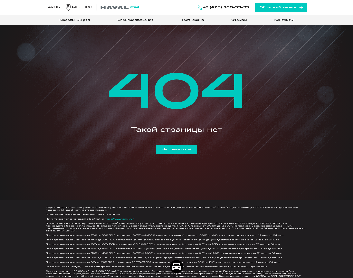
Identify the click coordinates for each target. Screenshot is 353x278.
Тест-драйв (192, 20)
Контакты (284, 20)
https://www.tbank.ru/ (119, 219)
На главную (174, 149)
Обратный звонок (278, 7)
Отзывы (239, 20)
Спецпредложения (135, 20)
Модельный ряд (74, 20)
